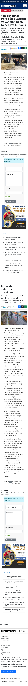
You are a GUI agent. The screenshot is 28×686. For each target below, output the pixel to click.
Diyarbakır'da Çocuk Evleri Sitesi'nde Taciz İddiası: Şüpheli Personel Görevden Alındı (15, 254)
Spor (2, 641)
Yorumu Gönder (10, 201)
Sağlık (2, 643)
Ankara (7, 647)
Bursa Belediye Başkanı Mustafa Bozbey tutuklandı (13, 238)
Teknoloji (7, 645)
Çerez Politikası (19, 681)
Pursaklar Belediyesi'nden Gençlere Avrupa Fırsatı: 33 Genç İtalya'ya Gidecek (14, 265)
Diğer (2, 650)
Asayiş (4, 307)
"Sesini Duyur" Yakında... (8, 671)
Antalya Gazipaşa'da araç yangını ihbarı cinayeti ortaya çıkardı (14, 271)
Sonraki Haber (4, 624)
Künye (25, 682)
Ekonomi (6, 641)
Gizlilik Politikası (4, 681)
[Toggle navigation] (25, 5)
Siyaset (3, 638)
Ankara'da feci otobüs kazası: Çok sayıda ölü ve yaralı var (14, 243)
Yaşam (3, 645)
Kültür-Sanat (4, 49)
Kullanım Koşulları (12, 681)
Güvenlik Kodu (9, 189)
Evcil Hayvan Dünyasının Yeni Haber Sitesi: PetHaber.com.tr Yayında (14, 260)
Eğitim (7, 638)
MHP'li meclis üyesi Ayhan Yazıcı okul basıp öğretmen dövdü (15, 248)
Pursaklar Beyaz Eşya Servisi (5, 653)
